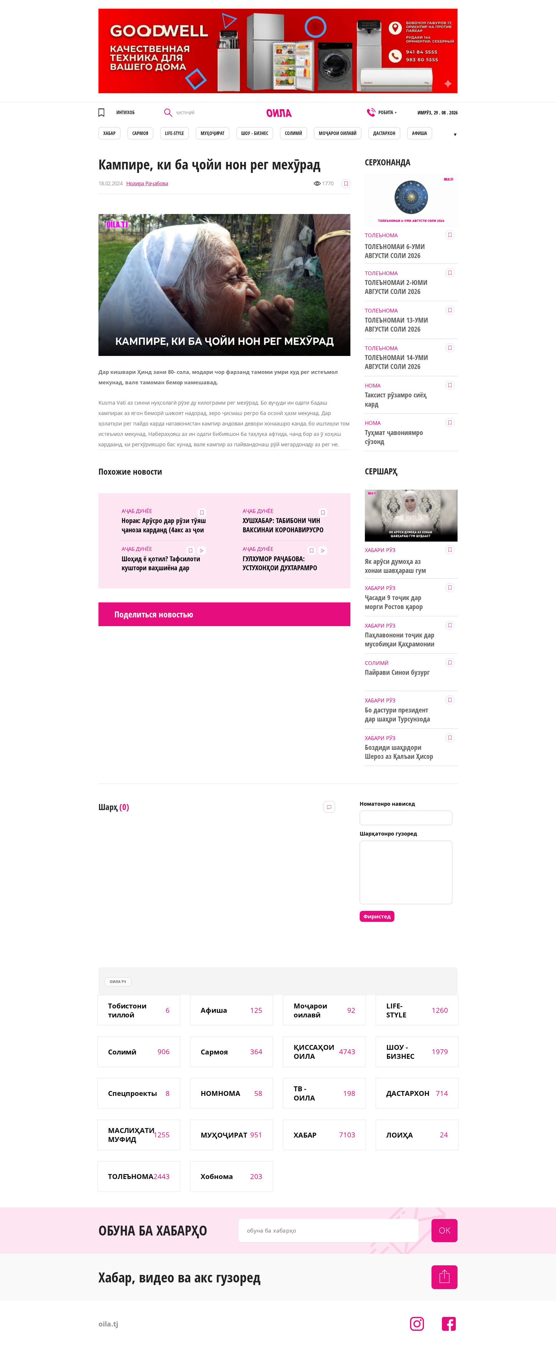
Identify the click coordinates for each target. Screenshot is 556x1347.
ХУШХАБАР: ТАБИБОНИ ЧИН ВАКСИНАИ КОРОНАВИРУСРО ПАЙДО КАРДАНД (283, 525)
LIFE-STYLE (174, 133)
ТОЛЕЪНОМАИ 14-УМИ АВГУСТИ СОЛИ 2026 (396, 362)
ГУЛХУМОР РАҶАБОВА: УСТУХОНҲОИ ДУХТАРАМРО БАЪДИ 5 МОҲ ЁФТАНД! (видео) (280, 563)
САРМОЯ (140, 133)
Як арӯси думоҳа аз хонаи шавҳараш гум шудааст (395, 566)
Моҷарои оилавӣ (337, 133)
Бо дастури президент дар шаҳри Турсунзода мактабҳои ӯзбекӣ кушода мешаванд (397, 714)
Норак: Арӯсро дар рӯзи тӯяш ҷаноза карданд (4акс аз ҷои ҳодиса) (164, 525)
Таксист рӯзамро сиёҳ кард (396, 399)
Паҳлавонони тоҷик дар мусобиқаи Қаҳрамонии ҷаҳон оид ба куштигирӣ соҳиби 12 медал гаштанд (401, 639)
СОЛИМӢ (293, 133)
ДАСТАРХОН (384, 133)
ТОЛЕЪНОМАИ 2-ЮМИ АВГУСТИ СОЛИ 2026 (396, 287)
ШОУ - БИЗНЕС (254, 133)
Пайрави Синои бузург (397, 672)
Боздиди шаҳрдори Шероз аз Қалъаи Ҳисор (399, 752)
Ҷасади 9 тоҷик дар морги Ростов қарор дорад (394, 602)
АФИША (419, 133)
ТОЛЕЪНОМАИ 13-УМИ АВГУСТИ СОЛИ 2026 (396, 324)
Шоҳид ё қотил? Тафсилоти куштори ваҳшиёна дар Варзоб (161, 563)
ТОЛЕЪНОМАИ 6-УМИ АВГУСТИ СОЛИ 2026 (395, 251)
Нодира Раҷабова (147, 183)
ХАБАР (109, 133)
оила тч (118, 981)
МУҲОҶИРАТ (213, 133)
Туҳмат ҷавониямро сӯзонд (394, 437)
